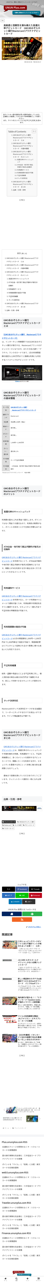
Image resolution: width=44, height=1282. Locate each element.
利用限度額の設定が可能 (25, 173)
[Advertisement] (22, 87)
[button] (28, 901)
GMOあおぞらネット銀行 (26, 822)
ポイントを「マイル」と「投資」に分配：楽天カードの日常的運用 (21, 1166)
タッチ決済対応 (22, 178)
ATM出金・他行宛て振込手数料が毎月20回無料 (25, 166)
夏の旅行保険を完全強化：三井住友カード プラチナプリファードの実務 (21, 1157)
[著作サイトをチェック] (12, 914)
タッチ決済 (18, 825)
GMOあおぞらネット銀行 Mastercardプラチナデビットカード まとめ (23, 184)
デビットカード (29, 825)
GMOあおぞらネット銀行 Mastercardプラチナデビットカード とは (23, 137)
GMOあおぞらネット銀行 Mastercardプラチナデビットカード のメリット (23, 154)
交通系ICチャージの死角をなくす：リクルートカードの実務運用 (21, 1148)
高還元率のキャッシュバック (25, 160)
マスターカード (9, 828)
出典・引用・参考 (19, 190)
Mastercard (7, 825)
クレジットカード (9, 822)
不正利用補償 (21, 175)
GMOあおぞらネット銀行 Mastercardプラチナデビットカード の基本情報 (23, 146)
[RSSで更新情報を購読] (22, 919)
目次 (19, 253)
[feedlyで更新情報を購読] (32, 914)
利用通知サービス (23, 170)
